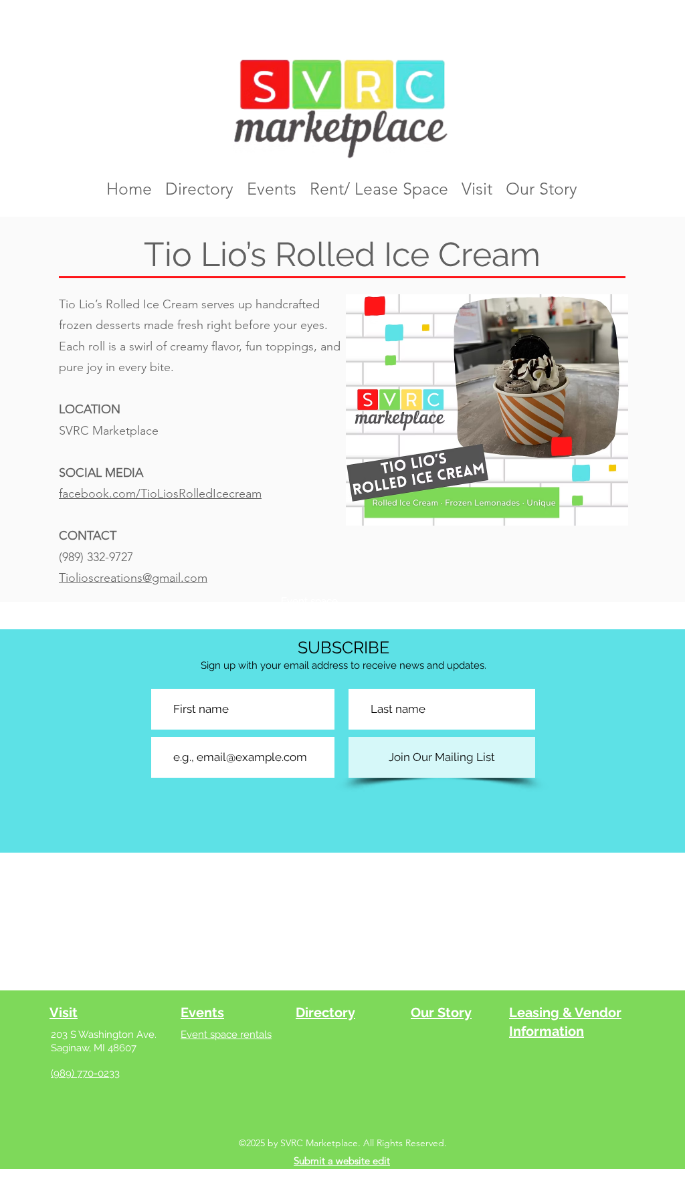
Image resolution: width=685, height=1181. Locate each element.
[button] (487, 410)
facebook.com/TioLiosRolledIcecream (160, 493)
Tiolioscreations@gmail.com (133, 577)
